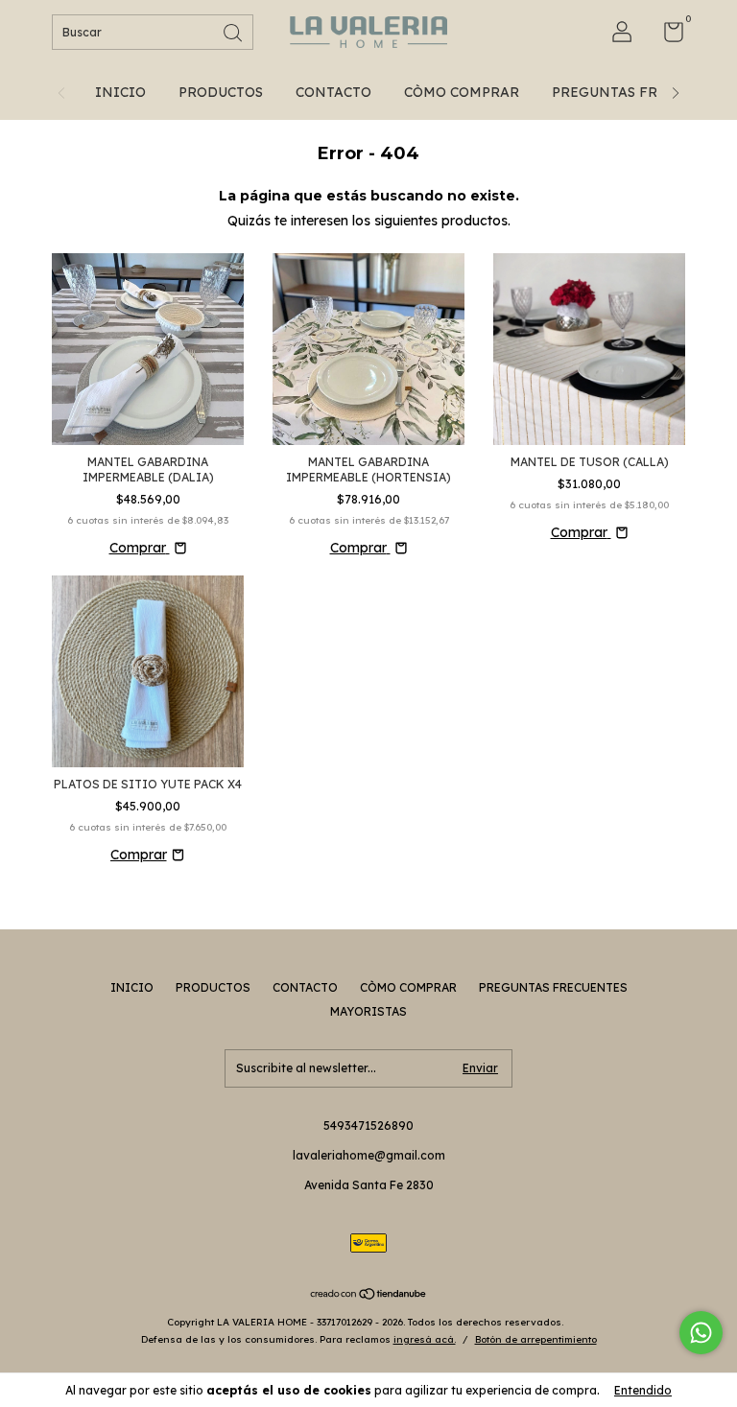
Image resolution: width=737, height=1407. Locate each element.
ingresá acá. (424, 1339)
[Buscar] (234, 31)
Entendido (643, 1390)
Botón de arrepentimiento (536, 1339)
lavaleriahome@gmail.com (369, 1155)
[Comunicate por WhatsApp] (701, 1332)
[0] (666, 36)
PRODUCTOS (220, 92)
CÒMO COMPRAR (461, 92)
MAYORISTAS (368, 1011)
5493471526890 (368, 1125)
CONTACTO (333, 92)
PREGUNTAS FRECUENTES (640, 92)
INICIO (120, 92)
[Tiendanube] (369, 1295)
